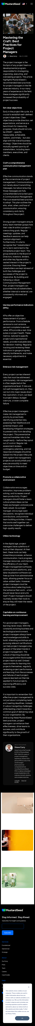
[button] (25, 4)
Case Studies (6, 975)
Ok (22, 1018)
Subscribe (7, 933)
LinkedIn (17, 780)
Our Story (5, 961)
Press (3, 964)
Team (3, 968)
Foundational (6, 945)
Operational (5, 949)
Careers (4, 971)
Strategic (5, 952)
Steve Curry (13, 56)
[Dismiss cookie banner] (28, 987)
